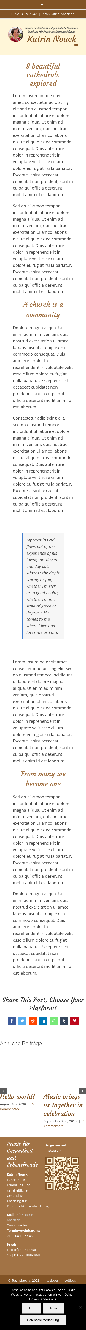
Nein (53, 1308)
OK (31, 1308)
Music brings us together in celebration (63, 1105)
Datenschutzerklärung (43, 1320)
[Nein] (80, 1307)
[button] (3, 1091)
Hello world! (17, 1097)
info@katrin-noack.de (58, 14)
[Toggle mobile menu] (76, 45)
